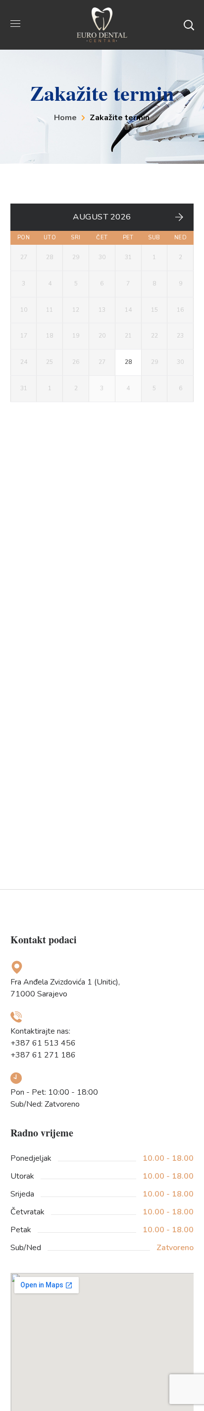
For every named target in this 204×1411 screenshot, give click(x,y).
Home (65, 117)
